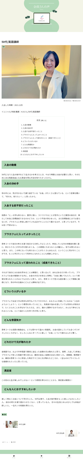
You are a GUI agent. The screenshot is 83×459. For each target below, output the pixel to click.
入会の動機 (27, 125)
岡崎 (5, 414)
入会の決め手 (28, 128)
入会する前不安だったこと (32, 131)
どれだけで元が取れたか (32, 148)
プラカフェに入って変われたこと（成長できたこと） (42, 138)
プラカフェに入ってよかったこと (35, 134)
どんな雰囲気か (28, 144)
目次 (38, 120)
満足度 (25, 151)
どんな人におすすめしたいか (33, 154)
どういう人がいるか (30, 141)
